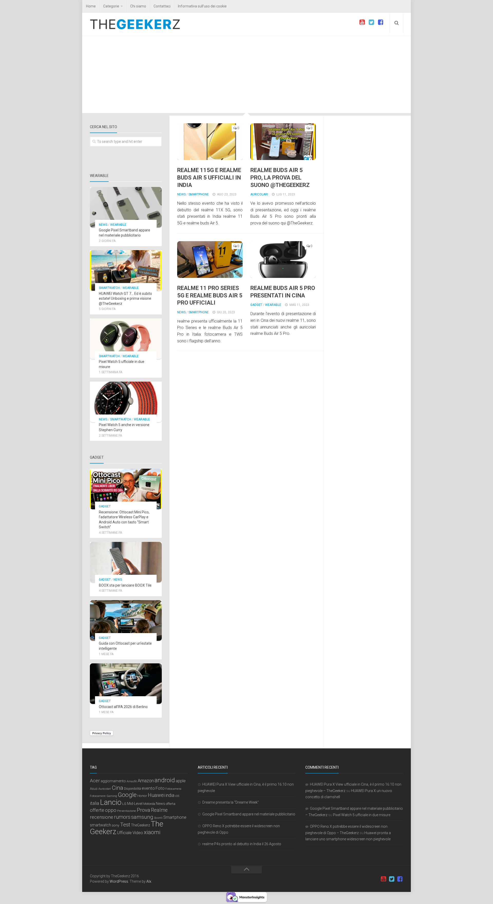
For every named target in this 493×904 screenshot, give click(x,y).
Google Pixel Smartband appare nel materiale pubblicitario (248, 814)
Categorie (111, 6)
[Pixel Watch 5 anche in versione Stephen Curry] (126, 402)
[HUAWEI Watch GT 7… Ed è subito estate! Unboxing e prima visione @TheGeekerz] (126, 270)
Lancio (110, 802)
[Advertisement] (246, 74)
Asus (94, 788)
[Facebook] (380, 22)
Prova (143, 810)
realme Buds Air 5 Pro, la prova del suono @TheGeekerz (280, 177)
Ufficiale (124, 832)
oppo (110, 810)
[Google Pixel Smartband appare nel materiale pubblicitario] (126, 207)
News (181, 194)
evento (148, 788)
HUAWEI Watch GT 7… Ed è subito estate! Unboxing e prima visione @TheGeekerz (125, 298)
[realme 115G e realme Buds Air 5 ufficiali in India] (210, 141)
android (165, 780)
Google (127, 794)
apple (181, 780)
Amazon (146, 780)
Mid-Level (135, 803)
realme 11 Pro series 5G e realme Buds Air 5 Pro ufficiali (209, 295)
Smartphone (198, 194)
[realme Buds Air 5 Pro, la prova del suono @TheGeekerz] (283, 141)
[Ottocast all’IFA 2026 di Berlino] (126, 683)
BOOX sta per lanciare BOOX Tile (125, 585)
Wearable (273, 305)
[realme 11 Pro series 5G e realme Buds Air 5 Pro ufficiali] (210, 259)
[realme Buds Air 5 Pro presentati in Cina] (283, 259)
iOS (177, 796)
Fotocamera (173, 788)
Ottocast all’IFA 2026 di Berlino (123, 707)
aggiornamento (113, 781)
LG (124, 804)
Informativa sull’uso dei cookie (202, 6)
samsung (142, 817)
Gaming (112, 796)
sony (115, 825)
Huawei (156, 795)
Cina (117, 787)
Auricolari (259, 194)
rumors (122, 817)
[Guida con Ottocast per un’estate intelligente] (126, 620)
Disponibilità (132, 788)
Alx (148, 881)
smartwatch (100, 825)
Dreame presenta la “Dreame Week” (230, 802)
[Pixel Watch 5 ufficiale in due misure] (126, 338)
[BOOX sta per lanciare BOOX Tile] (126, 562)
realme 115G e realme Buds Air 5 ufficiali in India (209, 177)
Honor (142, 796)
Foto (160, 788)
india (169, 795)
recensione (101, 817)
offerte (97, 810)
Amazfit (132, 781)
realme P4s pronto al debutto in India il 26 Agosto (241, 844)
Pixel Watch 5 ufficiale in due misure (361, 815)
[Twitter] (371, 22)
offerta (170, 804)
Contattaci (162, 6)
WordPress (119, 881)
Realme (159, 810)
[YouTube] (362, 22)
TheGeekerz (140, 825)
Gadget (256, 305)
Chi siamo (138, 6)
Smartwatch (109, 288)
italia (94, 803)
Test (125, 825)
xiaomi (152, 832)
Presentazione (126, 811)
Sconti (158, 818)
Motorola (149, 804)
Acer (95, 781)
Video (137, 832)
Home (91, 6)
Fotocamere (98, 796)
